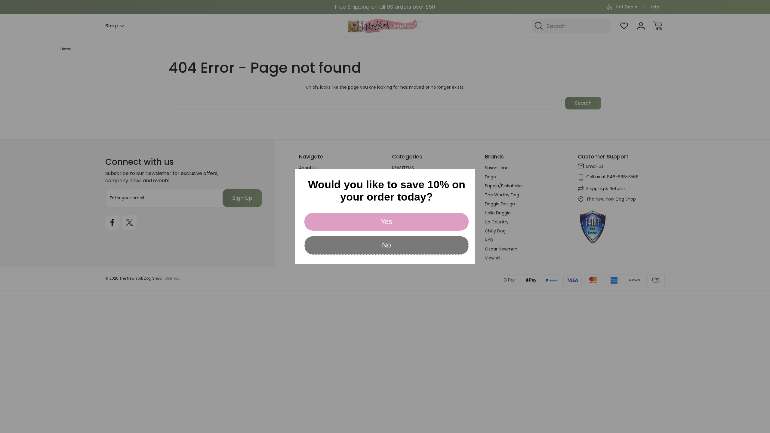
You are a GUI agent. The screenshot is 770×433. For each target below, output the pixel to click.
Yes (386, 222)
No (386, 245)
